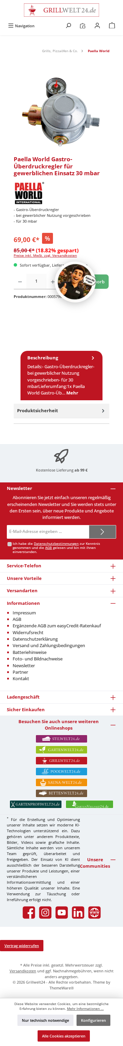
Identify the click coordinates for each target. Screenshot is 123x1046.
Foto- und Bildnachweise (38, 659)
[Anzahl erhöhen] (52, 281)
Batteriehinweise (29, 652)
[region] (61, 113)
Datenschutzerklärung (35, 639)
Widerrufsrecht (28, 632)
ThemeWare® (62, 987)
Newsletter (24, 665)
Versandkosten (23, 970)
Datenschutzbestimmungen (56, 543)
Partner (20, 672)
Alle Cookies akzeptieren (63, 1035)
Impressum (24, 613)
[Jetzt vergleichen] (83, 25)
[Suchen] (68, 25)
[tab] (61, 376)
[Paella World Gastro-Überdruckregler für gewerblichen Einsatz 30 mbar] (61, 113)
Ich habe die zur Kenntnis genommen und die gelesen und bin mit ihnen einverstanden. (56, 547)
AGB (48, 548)
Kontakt (21, 678)
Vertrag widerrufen (21, 945)
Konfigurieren (93, 1020)
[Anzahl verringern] (20, 281)
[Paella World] (61, 193)
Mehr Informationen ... (85, 1008)
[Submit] (102, 532)
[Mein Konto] (97, 25)
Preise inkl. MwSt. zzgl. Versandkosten (45, 255)
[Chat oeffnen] (75, 282)
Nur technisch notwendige (45, 1020)
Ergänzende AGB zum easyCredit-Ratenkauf (57, 626)
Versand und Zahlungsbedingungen (49, 645)
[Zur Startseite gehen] (61, 10)
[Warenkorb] (112, 25)
